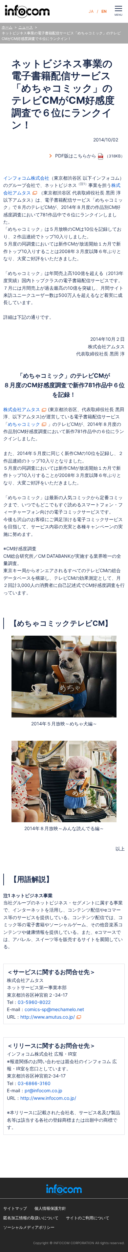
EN (104, 11)
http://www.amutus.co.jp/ (47, 1017)
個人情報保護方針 (50, 1208)
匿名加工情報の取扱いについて (30, 1217)
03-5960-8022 (34, 1002)
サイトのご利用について (87, 1217)
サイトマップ (15, 1208)
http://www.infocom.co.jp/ (48, 1098)
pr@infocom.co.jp (43, 1090)
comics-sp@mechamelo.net (54, 1009)
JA (91, 11)
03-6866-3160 (34, 1083)
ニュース (25, 27)
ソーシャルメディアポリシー (28, 1227)
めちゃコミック (24, 424)
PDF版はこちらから (75, 155)
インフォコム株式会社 (26, 178)
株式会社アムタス (21, 409)
